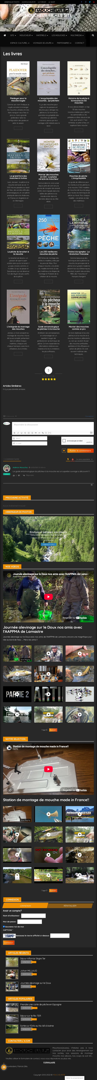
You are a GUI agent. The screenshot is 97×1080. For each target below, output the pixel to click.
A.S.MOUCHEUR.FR (28, 2)
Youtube (94, 2)
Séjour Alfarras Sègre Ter (32, 958)
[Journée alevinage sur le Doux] (12, 986)
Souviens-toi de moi (14, 926)
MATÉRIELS (41, 35)
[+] (49, 433)
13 (33, 1019)
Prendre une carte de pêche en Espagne (40, 1004)
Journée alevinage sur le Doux (35, 983)
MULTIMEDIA (76, 35)
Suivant (53, 730)
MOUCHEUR (25, 35)
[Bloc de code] (39, 432)
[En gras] (14, 432)
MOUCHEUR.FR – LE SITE (48, 15)
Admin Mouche (20, 467)
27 (33, 1008)
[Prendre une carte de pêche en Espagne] (12, 1007)
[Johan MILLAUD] (12, 974)
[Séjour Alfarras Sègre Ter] (12, 962)
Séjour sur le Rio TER (30, 1015)
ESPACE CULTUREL (19, 43)
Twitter (90, 2)
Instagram (86, 2)
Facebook (82, 2)
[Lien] (43, 432)
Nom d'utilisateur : (11, 915)
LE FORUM (42, 2)
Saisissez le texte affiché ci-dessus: (33, 935)
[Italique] (18, 432)
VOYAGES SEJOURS (42, 43)
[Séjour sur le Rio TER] (12, 1018)
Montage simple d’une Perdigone (33, 25)
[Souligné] (21, 432)
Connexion (89, 416)
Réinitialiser (70, 906)
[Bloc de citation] (36, 432)
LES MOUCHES (59, 35)
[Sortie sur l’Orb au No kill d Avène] (12, 1029)
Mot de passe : (10, 921)
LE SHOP (51, 2)
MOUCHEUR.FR (59, 1075)
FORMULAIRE (49, 1062)
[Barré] (25, 432)
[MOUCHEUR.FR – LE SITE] (4, 35)
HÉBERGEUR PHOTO (11, 2)
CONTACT (79, 43)
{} (46, 433)
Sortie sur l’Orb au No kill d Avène (37, 1025)
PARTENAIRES (63, 43)
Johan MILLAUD (28, 970)
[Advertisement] (49, 398)
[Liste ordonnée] (28, 432)
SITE (12, 35)
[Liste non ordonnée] (32, 432)
